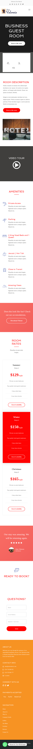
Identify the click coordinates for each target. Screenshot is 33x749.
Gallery (4, 720)
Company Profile (7, 717)
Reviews (5, 729)
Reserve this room (16, 43)
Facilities (5, 726)
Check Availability (16, 404)
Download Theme (17, 320)
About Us (5, 712)
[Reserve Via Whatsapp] (5, 744)
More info (22, 57)
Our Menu (5, 723)
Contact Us (5, 732)
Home (4, 709)
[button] (6, 129)
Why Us (5, 714)
